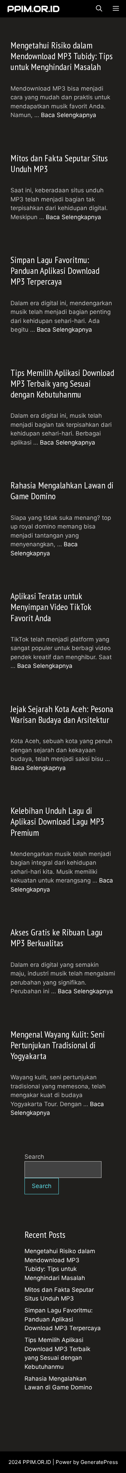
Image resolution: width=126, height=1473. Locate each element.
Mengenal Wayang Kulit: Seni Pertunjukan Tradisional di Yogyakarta (57, 1045)
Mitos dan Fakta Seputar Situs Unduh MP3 (59, 163)
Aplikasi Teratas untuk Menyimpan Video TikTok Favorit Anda (50, 606)
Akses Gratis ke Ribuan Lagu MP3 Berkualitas (56, 937)
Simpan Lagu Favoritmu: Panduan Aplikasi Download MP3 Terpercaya (54, 270)
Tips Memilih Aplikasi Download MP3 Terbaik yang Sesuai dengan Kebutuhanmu (62, 383)
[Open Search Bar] (99, 8)
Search (34, 1156)
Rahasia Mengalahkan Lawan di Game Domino (61, 490)
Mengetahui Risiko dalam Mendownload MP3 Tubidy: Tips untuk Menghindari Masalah (61, 55)
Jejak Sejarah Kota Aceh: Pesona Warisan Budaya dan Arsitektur (61, 714)
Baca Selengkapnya (68, 114)
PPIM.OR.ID (33, 8)
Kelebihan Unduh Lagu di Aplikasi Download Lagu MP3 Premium (57, 821)
